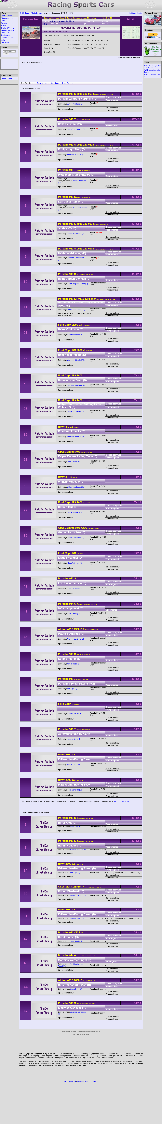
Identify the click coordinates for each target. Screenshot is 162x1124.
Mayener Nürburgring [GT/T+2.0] (81, 27)
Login (139, 13)
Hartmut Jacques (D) (78, 850)
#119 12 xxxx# (87, 298)
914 (71, 603)
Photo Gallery (36, 13)
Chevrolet (64, 886)
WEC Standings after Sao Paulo (152, 66)
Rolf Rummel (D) (73, 764)
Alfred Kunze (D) (73, 664)
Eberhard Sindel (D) (75, 155)
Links (3, 40)
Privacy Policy (82, 1081)
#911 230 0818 (85, 144)
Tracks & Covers (7, 28)
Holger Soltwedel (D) (75, 411)
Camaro (76, 886)
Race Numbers (43, 83)
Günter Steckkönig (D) (75, 234)
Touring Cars (6, 35)
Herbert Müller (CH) (74, 512)
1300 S (77, 629)
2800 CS (70, 754)
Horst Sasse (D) (73, 614)
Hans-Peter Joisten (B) (76, 129)
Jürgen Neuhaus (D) (75, 104)
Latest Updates (7, 38)
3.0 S (68, 477)
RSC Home (24, 13)
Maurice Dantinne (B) (75, 639)
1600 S (77, 980)
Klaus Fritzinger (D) (74, 563)
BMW (61, 426)
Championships (7, 18)
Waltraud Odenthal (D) (76, 360)
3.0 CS (69, 426)
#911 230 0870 (85, 223)
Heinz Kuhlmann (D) (75, 335)
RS (74, 553)
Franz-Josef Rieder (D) (76, 310)
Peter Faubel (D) (73, 462)
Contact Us (94, 1081)
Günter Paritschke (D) (75, 538)
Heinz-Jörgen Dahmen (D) (77, 284)
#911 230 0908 (85, 248)
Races (3, 25)
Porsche (63, 93)
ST (75, 298)
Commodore (72, 451)
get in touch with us (121, 801)
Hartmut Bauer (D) (74, 714)
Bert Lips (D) (72, 689)
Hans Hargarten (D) (74, 588)
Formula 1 (5, 33)
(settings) (132, 13)
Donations (5, 42)
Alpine (62, 629)
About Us (72, 1081)
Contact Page (6, 78)
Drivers (4, 23)
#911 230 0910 (85, 93)
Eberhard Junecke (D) (75, 436)
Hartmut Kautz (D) (74, 739)
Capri (68, 324)
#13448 (78, 932)
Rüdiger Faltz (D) (77, 918)
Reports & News (7, 30)
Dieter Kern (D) (76, 989)
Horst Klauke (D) (76, 941)
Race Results (67, 83)
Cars (3, 21)
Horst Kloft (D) (75, 827)
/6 (75, 603)
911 (71, 93)
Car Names (55, 83)
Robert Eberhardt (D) (78, 895)
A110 (70, 629)
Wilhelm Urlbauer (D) (75, 487)
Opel (61, 451)
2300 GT (77, 324)
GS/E (84, 527)
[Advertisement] (9, 64)
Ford (61, 324)
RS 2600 (77, 350)
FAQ (65, 1081)
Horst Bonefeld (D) (74, 790)
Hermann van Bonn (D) (76, 385)
